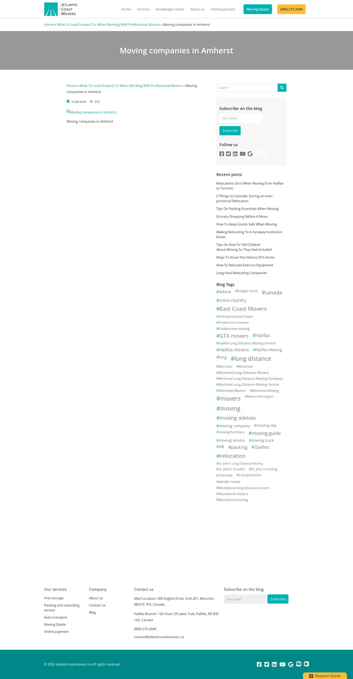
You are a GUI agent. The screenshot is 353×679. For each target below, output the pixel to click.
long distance (253, 358)
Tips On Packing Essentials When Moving (247, 208)
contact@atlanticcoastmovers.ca (159, 637)
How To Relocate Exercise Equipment (245, 265)
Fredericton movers (233, 322)
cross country (232, 300)
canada (273, 292)
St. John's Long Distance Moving (240, 463)
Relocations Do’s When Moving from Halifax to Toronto (249, 185)
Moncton (225, 366)
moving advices (238, 417)
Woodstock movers (233, 494)
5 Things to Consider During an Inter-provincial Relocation (244, 198)
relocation (233, 455)
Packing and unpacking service (61, 607)
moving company (234, 425)
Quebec (262, 447)
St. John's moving (264, 469)
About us (197, 9)
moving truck (262, 440)
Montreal (245, 366)
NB (221, 446)
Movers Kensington (260, 396)
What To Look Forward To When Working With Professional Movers (108, 24)
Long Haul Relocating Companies (241, 273)
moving (230, 408)
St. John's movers (231, 469)
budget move (247, 291)
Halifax (262, 335)
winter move (229, 481)
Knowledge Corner (170, 9)
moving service (232, 440)
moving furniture (231, 432)
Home (126, 9)
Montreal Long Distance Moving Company (250, 378)
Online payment (223, 9)
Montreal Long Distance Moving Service (248, 384)
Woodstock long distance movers (244, 488)
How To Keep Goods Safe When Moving (246, 224)
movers (230, 398)
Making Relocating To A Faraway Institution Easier (249, 234)
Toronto (225, 475)
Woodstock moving (233, 499)
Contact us (97, 605)
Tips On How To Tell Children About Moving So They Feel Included (244, 247)
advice (225, 291)
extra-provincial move (236, 316)
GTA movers (234, 335)
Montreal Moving (265, 390)
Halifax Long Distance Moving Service (246, 343)
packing (239, 447)
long (223, 357)
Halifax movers (234, 350)
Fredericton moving (234, 328)
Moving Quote (258, 9)
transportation (250, 475)
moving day (267, 425)
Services (143, 9)
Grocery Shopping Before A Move (241, 216)
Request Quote (327, 675)
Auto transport (55, 617)
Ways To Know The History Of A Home (245, 257)
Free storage (54, 598)
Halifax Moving (268, 349)
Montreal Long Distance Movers (244, 372)
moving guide (266, 433)
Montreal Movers (232, 390)
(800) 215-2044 (291, 9)
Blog (92, 612)
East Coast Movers (243, 308)
